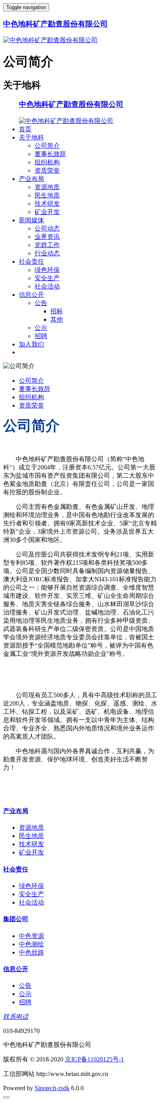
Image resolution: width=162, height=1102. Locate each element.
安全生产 (47, 278)
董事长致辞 (50, 154)
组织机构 (47, 162)
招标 (56, 311)
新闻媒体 (31, 220)
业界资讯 (47, 236)
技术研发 (47, 203)
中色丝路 (31, 952)
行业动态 (47, 253)
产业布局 (31, 178)
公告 (41, 303)
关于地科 (31, 137)
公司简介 (47, 145)
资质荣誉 (47, 170)
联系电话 (15, 1016)
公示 (41, 327)
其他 (56, 319)
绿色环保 (47, 269)
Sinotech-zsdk (52, 1088)
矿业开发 (47, 211)
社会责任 (31, 261)
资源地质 (47, 187)
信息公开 (31, 294)
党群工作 (47, 245)
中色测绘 (31, 944)
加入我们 (31, 344)
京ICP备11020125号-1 (94, 1059)
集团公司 (15, 919)
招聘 (41, 336)
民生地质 (47, 195)
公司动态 (47, 228)
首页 (25, 129)
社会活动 (47, 286)
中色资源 (31, 936)
